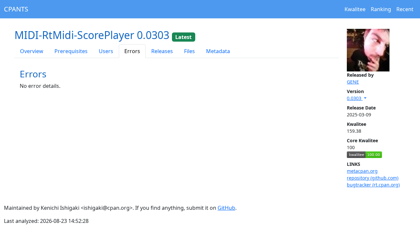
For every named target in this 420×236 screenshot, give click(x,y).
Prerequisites (71, 51)
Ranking (381, 9)
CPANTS (16, 9)
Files (189, 51)
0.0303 (355, 98)
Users (106, 51)
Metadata (218, 51)
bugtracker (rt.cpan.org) (373, 185)
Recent (404, 9)
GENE (353, 82)
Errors (132, 51)
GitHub (226, 207)
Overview (31, 51)
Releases (162, 51)
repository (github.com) (372, 178)
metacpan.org (362, 171)
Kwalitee (355, 9)
